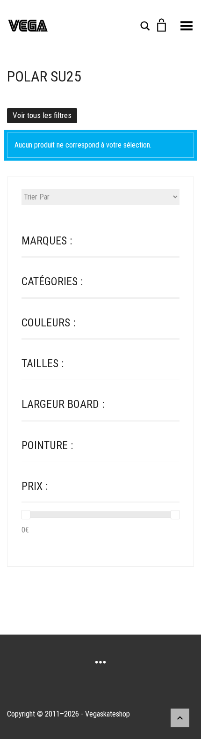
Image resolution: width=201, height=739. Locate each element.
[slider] (25, 514)
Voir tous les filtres (42, 115)
